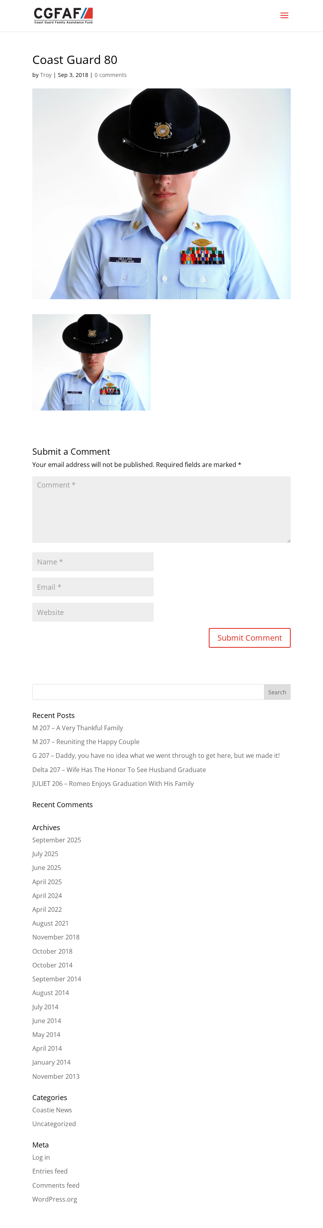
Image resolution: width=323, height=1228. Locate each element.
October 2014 (52, 965)
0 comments (111, 75)
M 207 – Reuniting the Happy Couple (85, 741)
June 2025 (46, 867)
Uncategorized (54, 1123)
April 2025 (47, 881)
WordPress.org (54, 1199)
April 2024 (47, 895)
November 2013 (56, 1076)
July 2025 (45, 853)
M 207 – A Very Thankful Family (77, 728)
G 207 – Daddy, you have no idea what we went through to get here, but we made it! (156, 755)
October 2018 (52, 951)
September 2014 (56, 979)
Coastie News (52, 1110)
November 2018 (56, 937)
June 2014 (46, 1020)
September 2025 (56, 840)
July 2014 (45, 1007)
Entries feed (50, 1171)
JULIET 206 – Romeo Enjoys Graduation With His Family (113, 783)
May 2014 (46, 1034)
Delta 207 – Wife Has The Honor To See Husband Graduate (119, 769)
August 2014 (50, 992)
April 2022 (47, 909)
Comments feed (56, 1185)
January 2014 (51, 1062)
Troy (46, 75)
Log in (41, 1157)
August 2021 (50, 923)
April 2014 (47, 1048)
